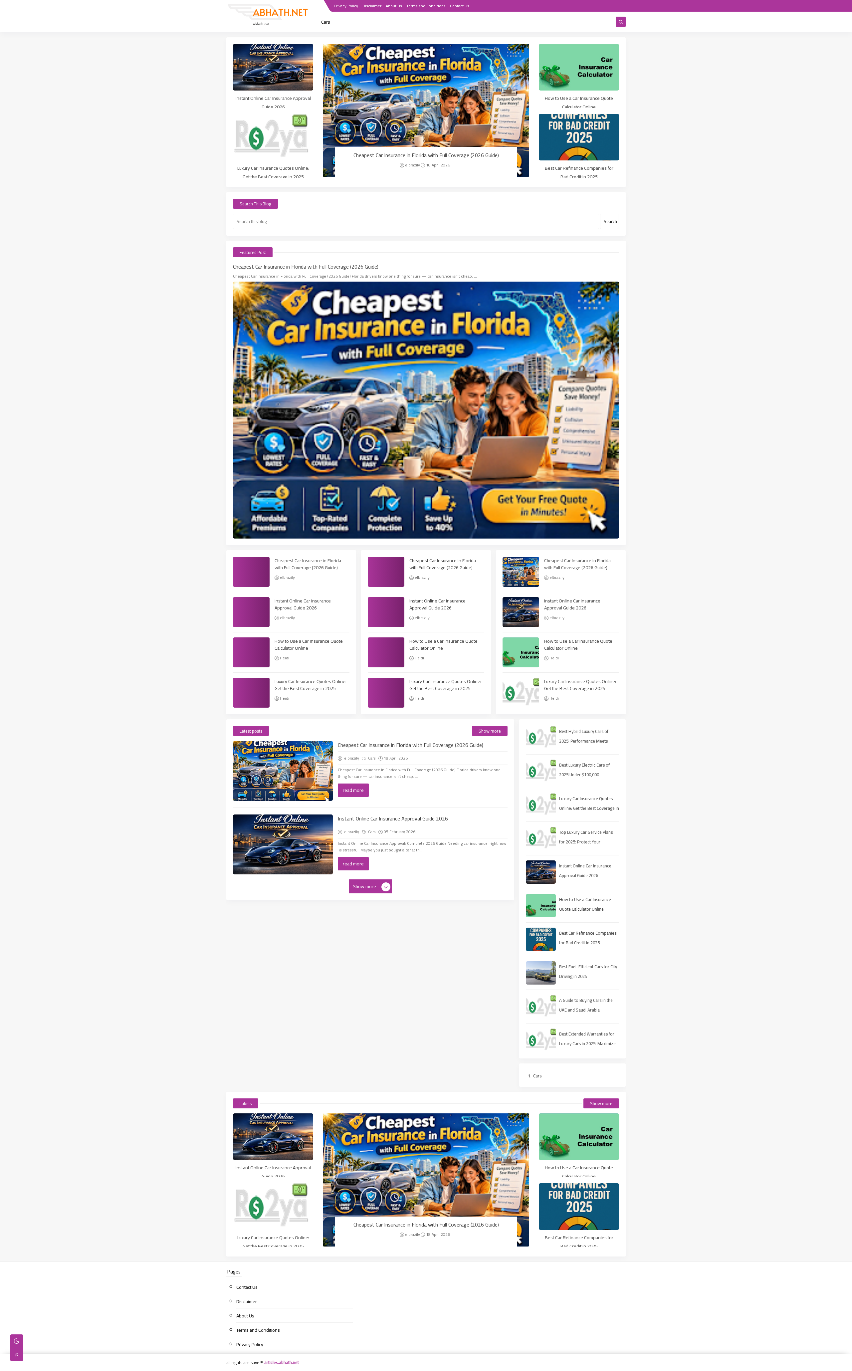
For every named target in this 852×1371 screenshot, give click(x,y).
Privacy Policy (346, 6)
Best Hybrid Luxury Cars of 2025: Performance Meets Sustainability (583, 741)
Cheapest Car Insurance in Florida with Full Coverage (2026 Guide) (426, 155)
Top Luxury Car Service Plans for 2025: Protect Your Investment (586, 841)
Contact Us (459, 6)
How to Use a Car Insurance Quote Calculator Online (579, 102)
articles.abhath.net (281, 1362)
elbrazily (412, 165)
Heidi (284, 658)
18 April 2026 (438, 165)
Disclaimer (371, 6)
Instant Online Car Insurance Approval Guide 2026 (273, 102)
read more (353, 790)
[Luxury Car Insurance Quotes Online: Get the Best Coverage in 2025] (273, 137)
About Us (394, 6)
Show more (490, 731)
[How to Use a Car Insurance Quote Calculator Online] (579, 67)
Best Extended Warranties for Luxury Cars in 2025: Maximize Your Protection (587, 1043)
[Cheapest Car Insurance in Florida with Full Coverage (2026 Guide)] (426, 110)
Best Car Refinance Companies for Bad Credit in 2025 (579, 172)
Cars (325, 22)
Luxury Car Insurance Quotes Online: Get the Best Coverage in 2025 (273, 172)
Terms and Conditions (426, 6)
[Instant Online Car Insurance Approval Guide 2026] (273, 67)
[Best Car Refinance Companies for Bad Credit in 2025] (579, 137)
